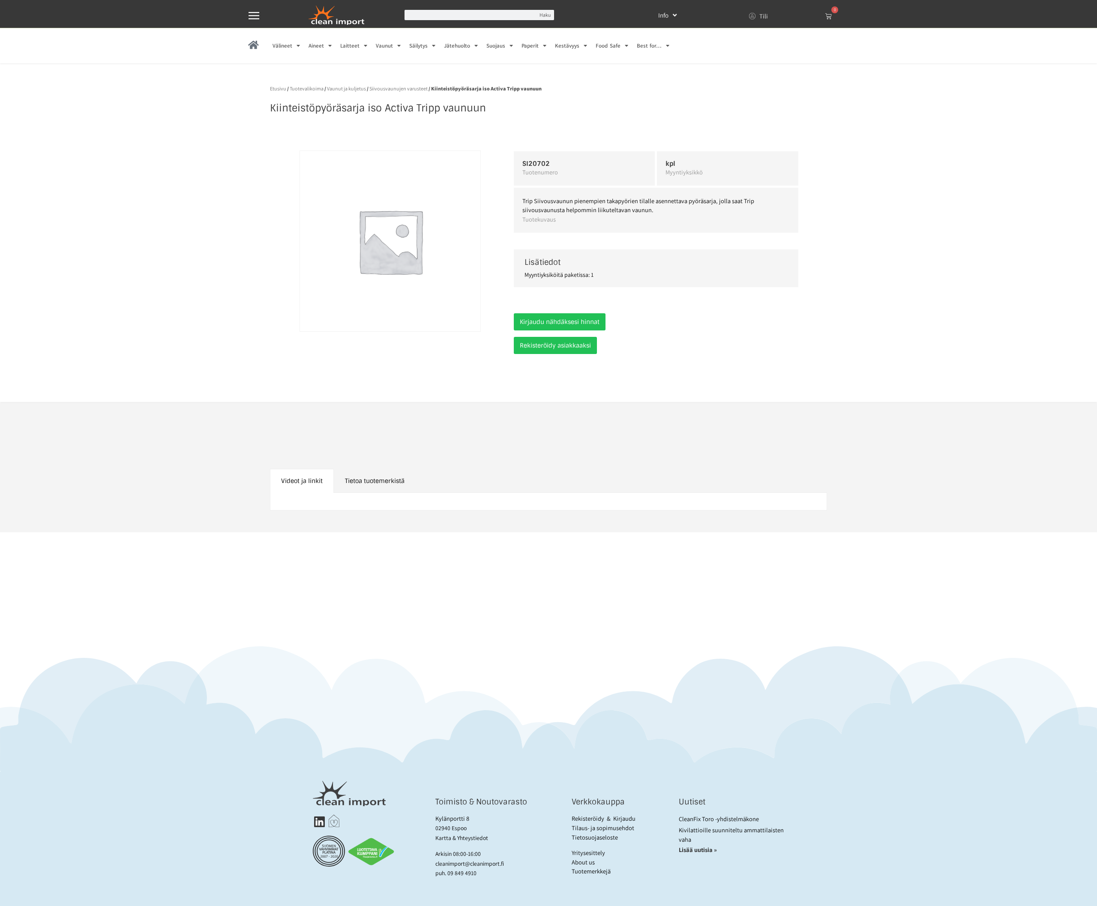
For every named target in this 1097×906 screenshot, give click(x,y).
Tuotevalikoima (307, 88)
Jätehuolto (457, 45)
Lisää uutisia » (698, 850)
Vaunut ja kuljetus (346, 88)
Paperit (530, 45)
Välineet (282, 45)
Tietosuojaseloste (595, 837)
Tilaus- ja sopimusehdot (603, 828)
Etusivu (278, 88)
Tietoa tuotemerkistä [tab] (375, 481)
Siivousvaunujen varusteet (398, 88)
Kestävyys (567, 45)
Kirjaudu (624, 818)
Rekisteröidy (588, 818)
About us (583, 862)
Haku (545, 15)
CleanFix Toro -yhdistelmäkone (719, 819)
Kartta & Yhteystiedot (461, 838)
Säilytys (418, 45)
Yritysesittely (588, 853)
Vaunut (384, 45)
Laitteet (350, 45)
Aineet (316, 45)
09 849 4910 (462, 873)
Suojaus (495, 45)
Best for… (649, 45)
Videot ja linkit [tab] (302, 481)
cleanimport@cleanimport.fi (469, 863)
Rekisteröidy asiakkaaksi (555, 345)
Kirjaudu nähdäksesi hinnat (559, 322)
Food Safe (608, 45)
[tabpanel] (548, 501)
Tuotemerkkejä (591, 871)
